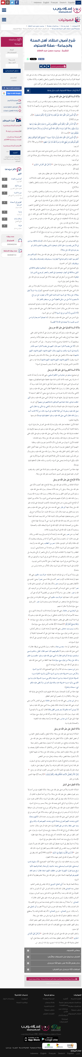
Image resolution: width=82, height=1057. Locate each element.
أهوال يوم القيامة (16, 179)
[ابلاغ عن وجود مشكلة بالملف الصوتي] (41, 66)
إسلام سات (18, 219)
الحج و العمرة (49, 1006)
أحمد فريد (19, 181)
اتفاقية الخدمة (24, 1048)
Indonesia (37, 3)
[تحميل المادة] (44, 66)
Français (54, 3)
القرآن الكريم (76, 999)
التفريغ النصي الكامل (57, 66)
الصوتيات (66, 20)
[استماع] (48, 66)
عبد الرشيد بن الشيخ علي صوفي (15, 197)
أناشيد (65, 999)
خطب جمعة (76, 1010)
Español (71, 3)
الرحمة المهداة (48, 999)
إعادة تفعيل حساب (10, 111)
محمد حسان (18, 207)
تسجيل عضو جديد (10, 107)
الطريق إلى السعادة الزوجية (16, 203)
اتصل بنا (15, 1048)
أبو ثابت (19, 214)
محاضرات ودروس (74, 1002)
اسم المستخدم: (11, 51)
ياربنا (20, 212)
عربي (78, 3)
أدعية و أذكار (63, 1015)
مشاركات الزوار (8, 999)
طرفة (20, 226)
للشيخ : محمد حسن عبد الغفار (53, 50)
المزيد (15, 153)
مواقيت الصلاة (22, 1002)
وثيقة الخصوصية (35, 1048)
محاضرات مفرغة (74, 1006)
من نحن (8, 1048)
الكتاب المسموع (74, 1014)
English (46, 3)
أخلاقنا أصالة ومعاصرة (11, 138)
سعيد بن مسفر (18, 228)
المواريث (24, 999)
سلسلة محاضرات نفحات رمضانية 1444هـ (12, 130)
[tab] (52, 91)
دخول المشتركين (11, 71)
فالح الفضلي (18, 221)
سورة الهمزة (18, 193)
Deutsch (63, 3)
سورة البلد (18, 186)
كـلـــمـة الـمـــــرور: (11, 61)
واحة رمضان (49, 1002)
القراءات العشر (48, 1014)
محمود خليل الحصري (16, 188)
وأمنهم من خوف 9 (13, 143)
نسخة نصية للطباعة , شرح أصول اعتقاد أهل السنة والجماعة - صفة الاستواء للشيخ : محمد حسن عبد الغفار (51, 979)
